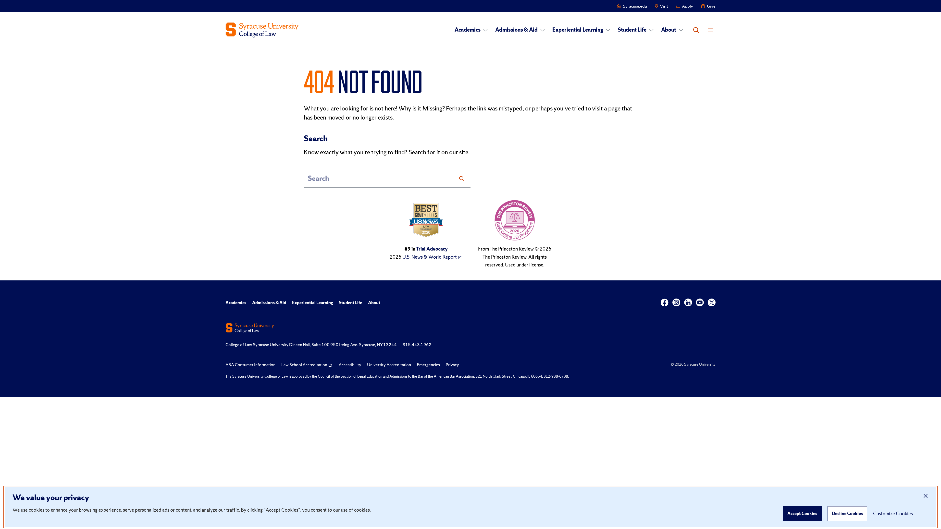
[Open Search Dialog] (696, 30)
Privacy (452, 364)
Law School (304, 364)
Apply (687, 6)
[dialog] (470, 507)
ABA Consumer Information (250, 364)
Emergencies (428, 364)
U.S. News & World (429, 257)
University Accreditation (389, 364)
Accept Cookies (802, 513)
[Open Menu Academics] (485, 30)
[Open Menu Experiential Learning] (608, 30)
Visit (664, 6)
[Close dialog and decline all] (926, 496)
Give (711, 6)
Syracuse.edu (635, 6)
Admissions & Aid (516, 29)
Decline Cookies (847, 513)
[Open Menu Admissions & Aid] (542, 30)
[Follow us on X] (712, 302)
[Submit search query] (462, 178)
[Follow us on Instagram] (676, 302)
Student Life (632, 29)
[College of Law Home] (262, 30)
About (668, 29)
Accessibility (350, 364)
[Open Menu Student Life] (651, 30)
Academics (468, 29)
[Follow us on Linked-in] (688, 302)
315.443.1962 (417, 344)
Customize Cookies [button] (893, 513)
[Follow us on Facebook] (665, 302)
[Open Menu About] (681, 30)
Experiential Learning (577, 29)
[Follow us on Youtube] (700, 302)
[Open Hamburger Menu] (711, 30)
